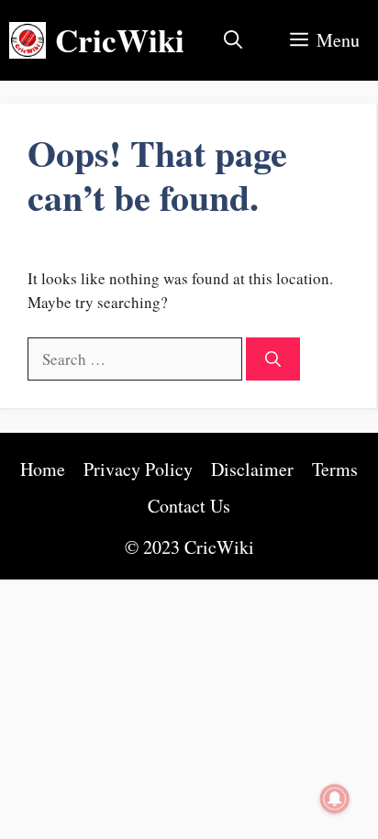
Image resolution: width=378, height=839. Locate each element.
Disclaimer (252, 469)
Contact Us (189, 505)
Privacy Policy (138, 469)
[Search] (273, 359)
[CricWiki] (27, 40)
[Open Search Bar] (233, 40)
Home (42, 469)
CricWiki (119, 40)
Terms (335, 469)
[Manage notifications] (335, 798)
